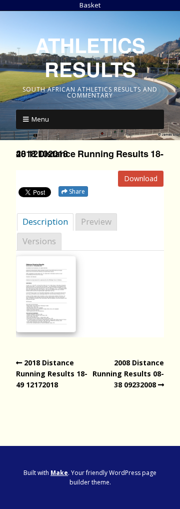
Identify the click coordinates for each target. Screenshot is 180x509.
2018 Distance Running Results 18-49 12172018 (52, 374)
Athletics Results (90, 57)
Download (141, 178)
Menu (40, 119)
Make (59, 472)
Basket (90, 5)
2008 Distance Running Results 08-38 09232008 (128, 374)
